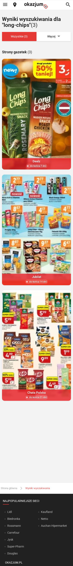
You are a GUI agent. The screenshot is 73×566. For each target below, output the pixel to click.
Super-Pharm (15, 546)
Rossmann (14, 525)
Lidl (9, 512)
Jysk (10, 539)
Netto (44, 518)
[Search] (68, 5)
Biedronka (13, 518)
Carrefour (13, 532)
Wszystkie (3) (19, 36)
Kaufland (47, 512)
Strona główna (9, 488)
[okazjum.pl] (36, 5)
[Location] (15, 5)
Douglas (12, 553)
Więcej (51, 36)
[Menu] (5, 5)
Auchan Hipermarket (54, 525)
